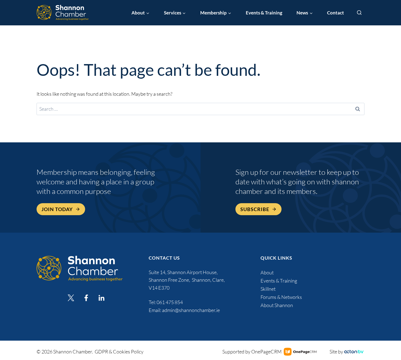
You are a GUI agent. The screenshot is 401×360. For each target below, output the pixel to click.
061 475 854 (170, 302)
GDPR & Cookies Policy (119, 352)
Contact (335, 13)
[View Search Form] (359, 13)
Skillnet (268, 289)
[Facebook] (86, 298)
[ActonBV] (353, 352)
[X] (71, 298)
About (267, 272)
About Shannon (277, 305)
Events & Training (264, 13)
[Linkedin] (101, 298)
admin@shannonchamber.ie (191, 310)
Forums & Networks (281, 297)
